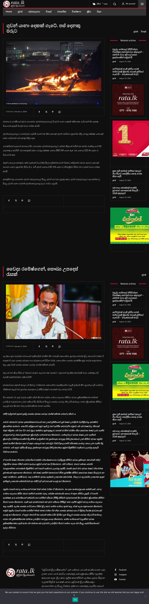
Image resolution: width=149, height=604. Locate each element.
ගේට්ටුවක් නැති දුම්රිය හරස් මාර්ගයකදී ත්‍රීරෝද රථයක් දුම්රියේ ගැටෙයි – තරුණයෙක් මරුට (127, 72)
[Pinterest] (53, 112)
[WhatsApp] (59, 112)
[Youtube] (115, 579)
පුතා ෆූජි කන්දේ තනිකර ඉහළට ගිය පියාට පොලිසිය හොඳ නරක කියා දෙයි (127, 174)
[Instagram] (115, 575)
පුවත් (136, 32)
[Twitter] (46, 112)
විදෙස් (143, 32)
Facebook (122, 570)
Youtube (122, 579)
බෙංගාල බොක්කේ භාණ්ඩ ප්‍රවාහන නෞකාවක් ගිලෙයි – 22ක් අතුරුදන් (126, 190)
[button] (114, 4)
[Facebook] (39, 112)
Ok (75, 599)
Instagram (123, 575)
